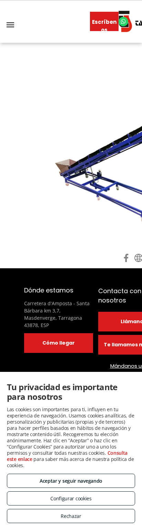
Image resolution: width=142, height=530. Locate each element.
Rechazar (71, 516)
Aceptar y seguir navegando (71, 481)
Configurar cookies (71, 498)
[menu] (10, 25)
